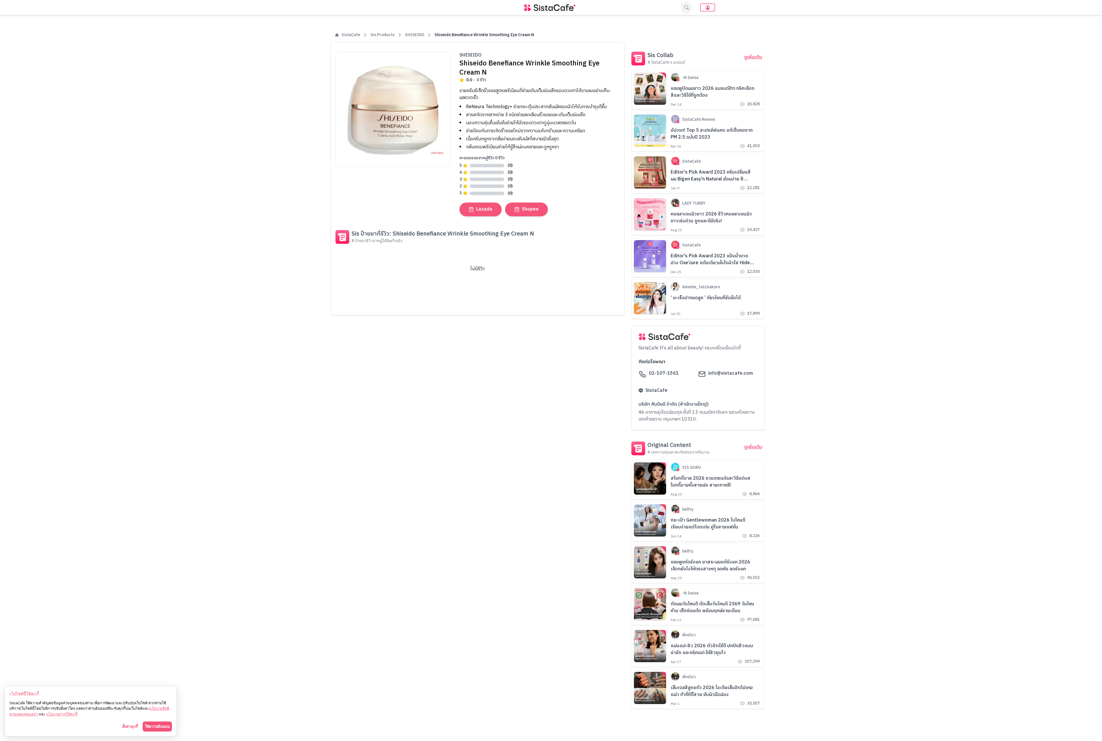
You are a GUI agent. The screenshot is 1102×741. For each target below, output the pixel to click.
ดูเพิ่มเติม (753, 57)
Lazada (484, 209)
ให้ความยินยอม (157, 726)
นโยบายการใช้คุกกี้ (61, 714)
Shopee (530, 209)
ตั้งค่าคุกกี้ (130, 726)
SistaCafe (351, 35)
